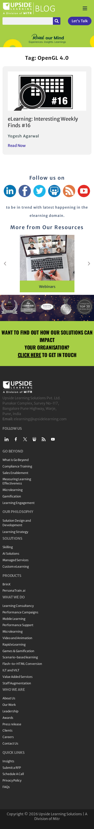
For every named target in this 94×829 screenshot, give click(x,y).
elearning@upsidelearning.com (40, 419)
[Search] (56, 21)
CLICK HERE (29, 355)
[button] (5, 263)
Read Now (17, 145)
